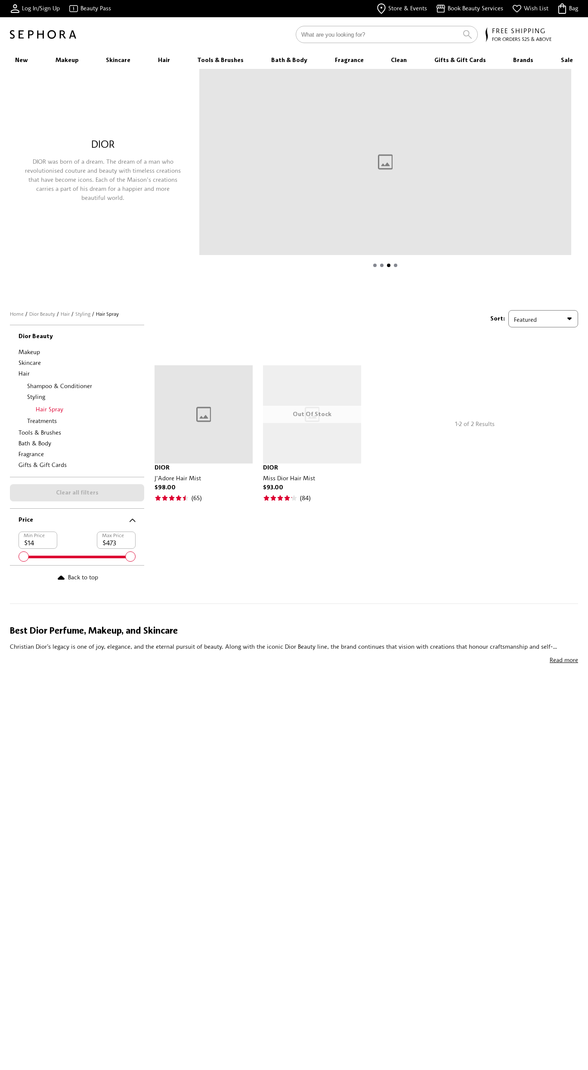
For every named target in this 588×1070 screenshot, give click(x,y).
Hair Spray (49, 409)
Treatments (42, 420)
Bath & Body (35, 443)
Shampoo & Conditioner (59, 385)
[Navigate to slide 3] (388, 265)
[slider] (24, 556)
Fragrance (31, 453)
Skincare (30, 362)
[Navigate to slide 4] (395, 265)
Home (17, 314)
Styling (82, 314)
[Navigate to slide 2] (381, 265)
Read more (564, 659)
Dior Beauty (42, 314)
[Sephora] (43, 34)
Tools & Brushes (40, 432)
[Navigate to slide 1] (374, 265)
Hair (65, 314)
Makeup (29, 351)
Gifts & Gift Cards (43, 464)
